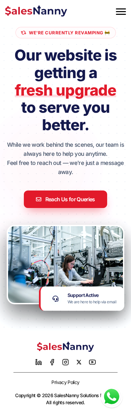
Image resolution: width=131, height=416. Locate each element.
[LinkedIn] (38, 362)
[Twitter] (79, 362)
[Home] (65, 346)
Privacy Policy (65, 382)
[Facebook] (52, 362)
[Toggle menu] (121, 11)
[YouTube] (92, 362)
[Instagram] (65, 362)
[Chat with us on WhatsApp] (112, 397)
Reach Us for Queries (70, 199)
